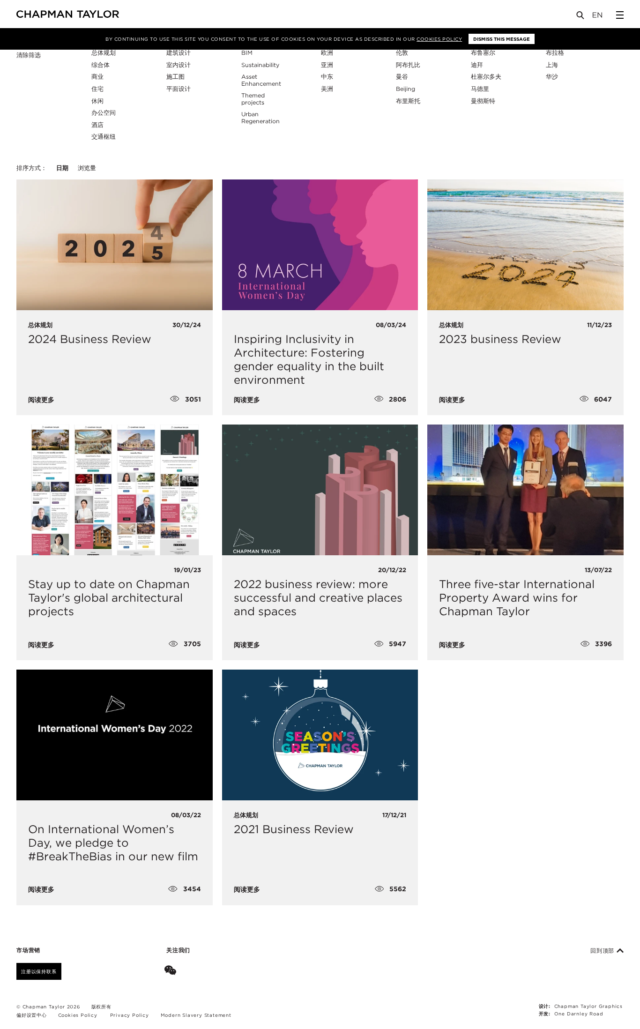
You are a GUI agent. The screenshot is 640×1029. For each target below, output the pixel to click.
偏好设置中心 (31, 1015)
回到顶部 (603, 950)
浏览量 (87, 168)
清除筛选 (28, 55)
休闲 (97, 100)
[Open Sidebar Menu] (620, 15)
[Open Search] (581, 17)
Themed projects (253, 99)
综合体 (100, 64)
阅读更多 (41, 399)
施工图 (175, 76)
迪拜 (477, 64)
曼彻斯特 (483, 100)
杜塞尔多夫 (486, 76)
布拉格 (555, 52)
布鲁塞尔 (483, 52)
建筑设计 (178, 52)
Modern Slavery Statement (196, 1015)
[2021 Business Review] (320, 735)
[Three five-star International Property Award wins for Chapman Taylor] (525, 490)
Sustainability (260, 64)
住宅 (97, 88)
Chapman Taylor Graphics (588, 1006)
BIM (247, 52)
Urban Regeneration (260, 118)
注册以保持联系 (39, 971)
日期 (62, 168)
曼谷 (402, 76)
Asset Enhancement (261, 80)
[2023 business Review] (525, 244)
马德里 (480, 88)
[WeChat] (172, 971)
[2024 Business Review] (114, 244)
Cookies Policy (439, 39)
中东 (327, 76)
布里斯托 (408, 100)
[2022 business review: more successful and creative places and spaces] (320, 490)
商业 (97, 76)
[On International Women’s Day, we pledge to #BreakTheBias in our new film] (114, 735)
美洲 (327, 88)
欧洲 (327, 52)
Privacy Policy (129, 1015)
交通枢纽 (103, 136)
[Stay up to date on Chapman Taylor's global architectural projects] (114, 490)
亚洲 (327, 64)
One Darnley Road (578, 1013)
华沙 (552, 76)
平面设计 (178, 88)
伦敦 (402, 52)
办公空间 (103, 112)
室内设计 (178, 64)
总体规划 (103, 52)
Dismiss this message (501, 39)
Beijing (405, 88)
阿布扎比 (408, 64)
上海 (552, 64)
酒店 (97, 124)
